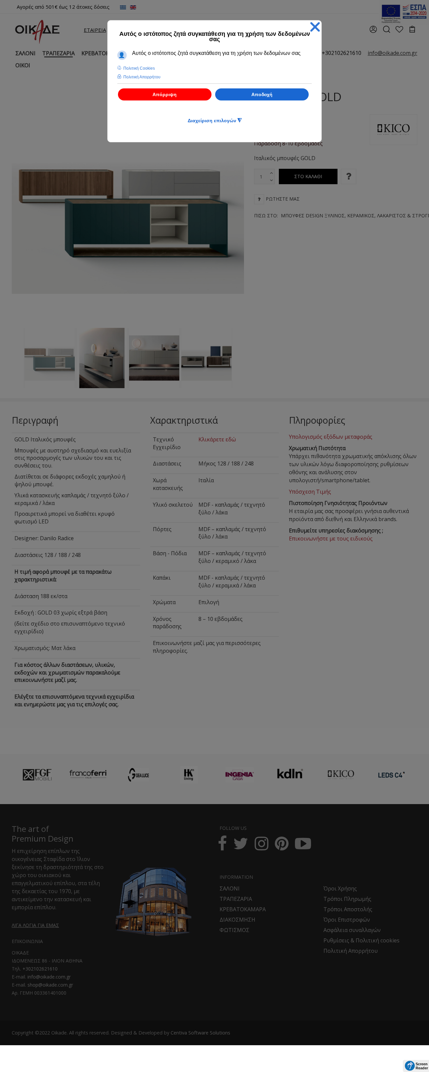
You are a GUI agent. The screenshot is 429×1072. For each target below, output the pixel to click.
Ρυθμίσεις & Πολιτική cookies (361, 940)
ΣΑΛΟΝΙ (230, 888)
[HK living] (189, 775)
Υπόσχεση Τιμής (310, 491)
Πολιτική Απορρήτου (350, 950)
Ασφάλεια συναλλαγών (352, 930)
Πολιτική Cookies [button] (139, 68)
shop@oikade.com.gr (50, 985)
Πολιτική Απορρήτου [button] (142, 77)
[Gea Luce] (138, 775)
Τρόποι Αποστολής (347, 909)
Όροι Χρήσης (340, 888)
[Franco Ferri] (88, 773)
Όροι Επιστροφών (346, 919)
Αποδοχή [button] (261, 94)
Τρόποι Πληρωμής (347, 899)
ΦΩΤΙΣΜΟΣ (234, 930)
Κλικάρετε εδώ (217, 439)
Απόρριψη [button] (164, 94)
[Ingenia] (239, 775)
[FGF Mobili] (37, 775)
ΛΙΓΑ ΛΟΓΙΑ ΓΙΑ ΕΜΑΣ (35, 925)
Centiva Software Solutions (200, 1032)
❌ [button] (315, 27)
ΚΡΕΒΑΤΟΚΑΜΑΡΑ (243, 909)
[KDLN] (290, 778)
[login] (373, 31)
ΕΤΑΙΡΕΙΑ (95, 29)
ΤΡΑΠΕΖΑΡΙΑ (236, 899)
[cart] (412, 29)
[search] (386, 31)
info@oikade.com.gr (49, 977)
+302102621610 (341, 53)
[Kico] (341, 775)
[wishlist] (399, 30)
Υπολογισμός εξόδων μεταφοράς (330, 436)
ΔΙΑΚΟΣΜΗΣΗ (237, 919)
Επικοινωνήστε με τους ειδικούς (331, 538)
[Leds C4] (391, 775)
